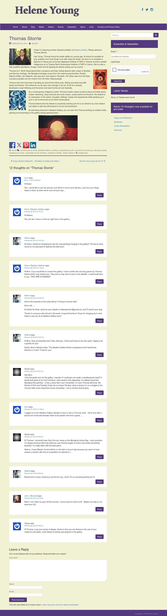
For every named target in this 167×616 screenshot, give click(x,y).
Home (15, 27)
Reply (99, 195)
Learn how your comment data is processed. (60, 604)
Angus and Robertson (123, 117)
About (82, 27)
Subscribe (118, 81)
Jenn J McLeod (30, 495)
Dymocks (118, 130)
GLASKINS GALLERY (66, 150)
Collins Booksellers (122, 126)
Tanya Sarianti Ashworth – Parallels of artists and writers (35, 161)
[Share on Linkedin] (33, 145)
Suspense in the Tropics (36, 153)
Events (61, 27)
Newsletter (72, 27)
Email (11, 591)
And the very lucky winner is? (91, 161)
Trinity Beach (69, 153)
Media (41, 27)
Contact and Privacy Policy (109, 27)
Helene (35, 43)
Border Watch (44, 150)
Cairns (55, 150)
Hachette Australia (84, 150)
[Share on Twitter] (19, 145)
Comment (13, 557)
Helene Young (100, 150)
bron (26, 177)
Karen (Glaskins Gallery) (34, 209)
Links (91, 27)
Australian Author (28, 150)
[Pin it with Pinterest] (26, 145)
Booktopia (118, 122)
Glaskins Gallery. (81, 50)
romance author (16, 153)
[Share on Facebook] (12, 145)
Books (24, 27)
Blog (33, 27)
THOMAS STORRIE (55, 153)
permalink (83, 153)
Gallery (51, 27)
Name (11, 584)
